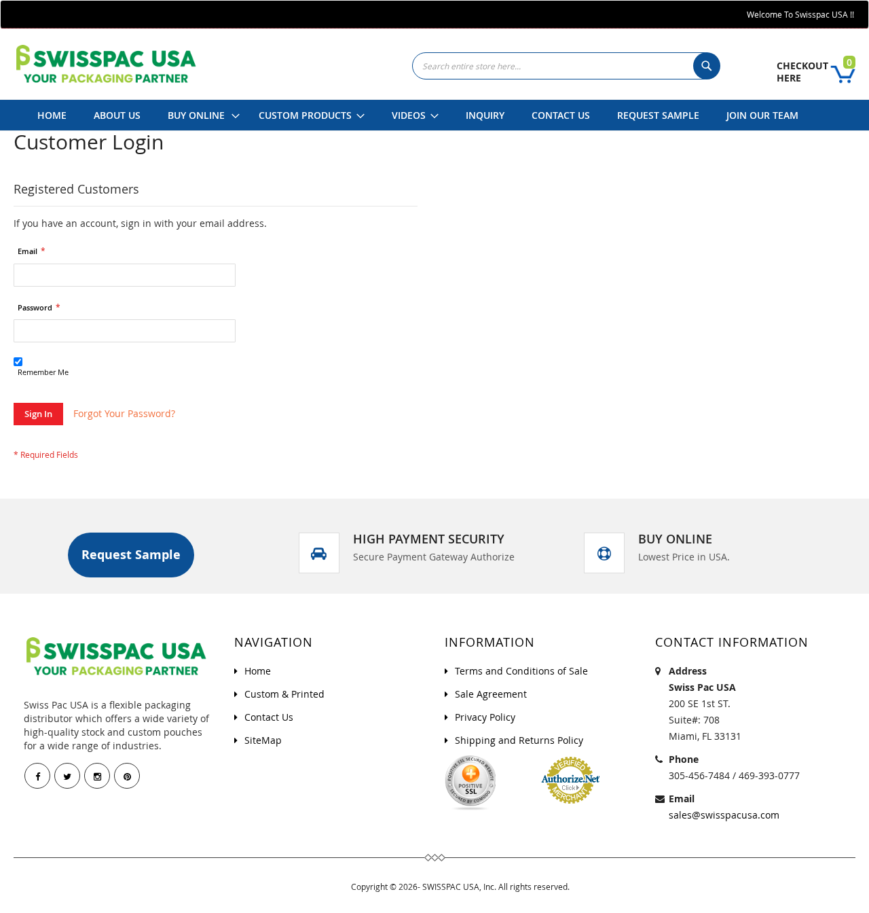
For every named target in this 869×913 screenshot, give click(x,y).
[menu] (418, 115)
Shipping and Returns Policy (519, 740)
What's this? (36, 383)
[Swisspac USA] (105, 63)
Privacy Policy (485, 717)
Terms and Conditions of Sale (521, 670)
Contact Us (268, 717)
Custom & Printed (284, 693)
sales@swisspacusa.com (724, 814)
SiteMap (263, 740)
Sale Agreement (491, 693)
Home (257, 670)
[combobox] (565, 65)
